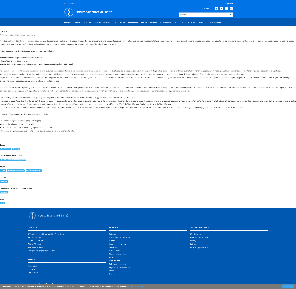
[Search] (230, 15)
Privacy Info (32, 266)
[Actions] (65, 3)
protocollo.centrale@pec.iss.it (43, 250)
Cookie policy (33, 272)
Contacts (31, 269)
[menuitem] (68, 22)
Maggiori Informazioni (135, 286)
